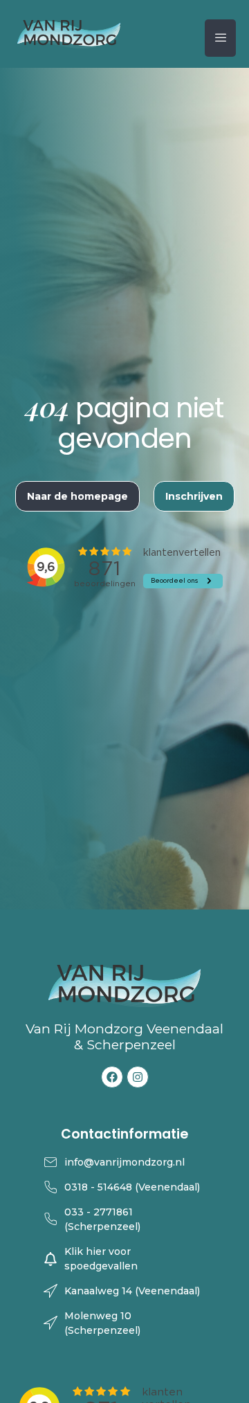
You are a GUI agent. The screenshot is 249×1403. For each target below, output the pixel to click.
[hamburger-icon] (220, 38)
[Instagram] (138, 1077)
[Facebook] (112, 1077)
